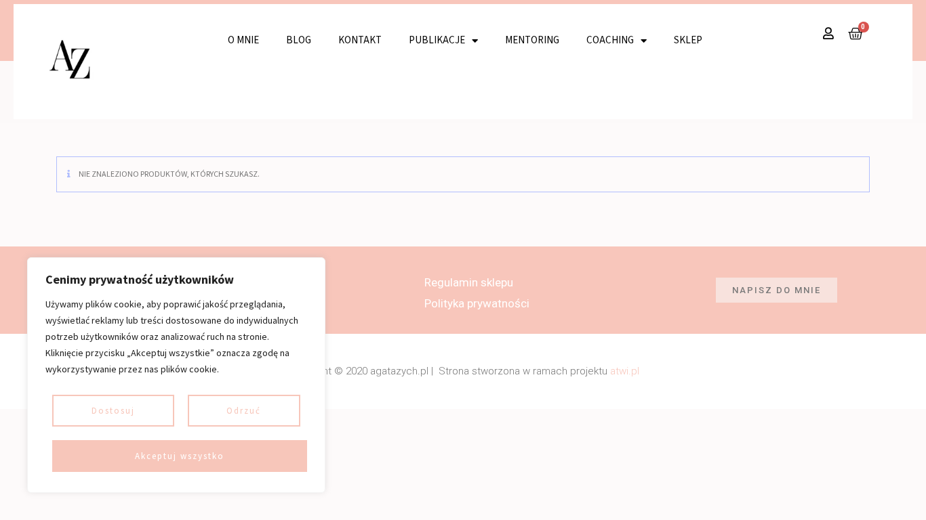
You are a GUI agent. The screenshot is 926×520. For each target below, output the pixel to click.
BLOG (298, 40)
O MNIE (243, 40)
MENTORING (532, 40)
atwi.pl (624, 371)
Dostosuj (113, 410)
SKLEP (688, 40)
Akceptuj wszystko (179, 456)
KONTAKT (360, 40)
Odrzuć (243, 410)
